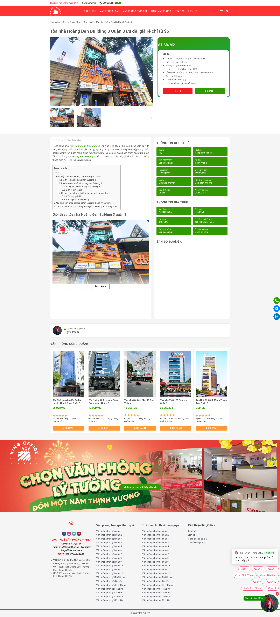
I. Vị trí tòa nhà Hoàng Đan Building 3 (78, 180)
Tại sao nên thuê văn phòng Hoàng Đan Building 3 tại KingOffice (87, 206)
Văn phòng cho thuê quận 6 (155, 550)
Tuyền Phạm (71, 332)
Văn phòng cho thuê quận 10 (156, 565)
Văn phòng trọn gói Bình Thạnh (111, 585)
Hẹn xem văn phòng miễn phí (63, 3)
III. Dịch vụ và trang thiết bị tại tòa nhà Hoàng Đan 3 (85, 193)
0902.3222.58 (111, 3)
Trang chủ (55, 22)
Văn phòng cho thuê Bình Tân (156, 600)
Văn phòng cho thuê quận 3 (155, 538)
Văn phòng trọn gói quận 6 (109, 550)
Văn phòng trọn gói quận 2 (109, 535)
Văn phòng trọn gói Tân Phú (109, 592)
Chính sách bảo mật (197, 538)
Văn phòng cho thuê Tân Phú (156, 592)
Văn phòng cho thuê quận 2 (155, 535)
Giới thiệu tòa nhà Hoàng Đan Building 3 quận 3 (79, 176)
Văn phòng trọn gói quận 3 (109, 538)
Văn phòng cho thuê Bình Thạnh (157, 585)
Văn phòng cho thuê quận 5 (155, 546)
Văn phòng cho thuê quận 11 (156, 569)
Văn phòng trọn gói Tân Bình (109, 589)
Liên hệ (192, 11)
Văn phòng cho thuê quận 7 (155, 554)
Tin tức (179, 11)
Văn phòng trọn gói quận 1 (109, 531)
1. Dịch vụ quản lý (73, 196)
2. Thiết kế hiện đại (74, 190)
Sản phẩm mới (89, 3)
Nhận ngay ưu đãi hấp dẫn (139, 487)
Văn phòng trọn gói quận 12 (109, 573)
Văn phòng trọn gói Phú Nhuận (111, 577)
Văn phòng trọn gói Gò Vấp (109, 581)
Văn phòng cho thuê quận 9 (155, 562)
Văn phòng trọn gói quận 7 (109, 554)
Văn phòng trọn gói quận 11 (109, 569)
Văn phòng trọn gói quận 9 (109, 562)
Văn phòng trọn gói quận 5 (109, 546)
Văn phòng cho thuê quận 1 (155, 531)
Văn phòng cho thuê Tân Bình (156, 589)
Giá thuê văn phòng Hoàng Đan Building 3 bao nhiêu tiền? (83, 203)
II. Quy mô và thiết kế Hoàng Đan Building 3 (81, 183)
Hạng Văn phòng (161, 11)
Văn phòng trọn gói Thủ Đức (109, 596)
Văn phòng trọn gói (135, 11)
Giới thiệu (90, 11)
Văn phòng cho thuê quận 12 (156, 573)
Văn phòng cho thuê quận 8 (155, 558)
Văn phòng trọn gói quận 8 (109, 558)
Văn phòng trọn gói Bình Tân (109, 600)
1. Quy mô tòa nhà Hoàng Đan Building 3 (83, 186)
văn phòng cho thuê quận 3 (85, 146)
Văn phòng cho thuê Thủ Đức (156, 596)
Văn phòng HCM (109, 11)
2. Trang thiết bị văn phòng (77, 199)
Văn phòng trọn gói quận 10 (109, 565)
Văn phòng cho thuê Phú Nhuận (157, 577)
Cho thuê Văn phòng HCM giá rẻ (77, 22)
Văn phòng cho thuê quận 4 (155, 542)
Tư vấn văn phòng (196, 542)
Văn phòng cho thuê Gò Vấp (155, 581)
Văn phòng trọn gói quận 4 (109, 542)
